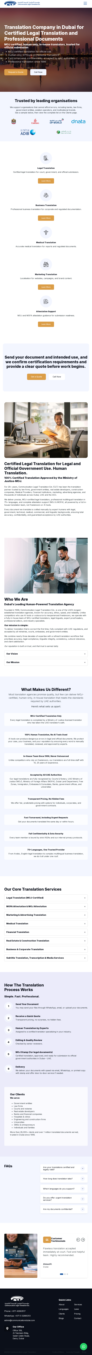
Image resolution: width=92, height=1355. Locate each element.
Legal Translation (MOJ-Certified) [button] (24, 897)
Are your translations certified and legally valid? (58, 1168)
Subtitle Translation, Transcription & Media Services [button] (35, 958)
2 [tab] (65, 1274)
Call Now (38, 72)
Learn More (46, 181)
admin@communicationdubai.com (19, 1320)
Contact (77, 1318)
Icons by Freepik (73, 1352)
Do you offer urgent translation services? (57, 1199)
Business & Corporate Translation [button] (25, 949)
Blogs (61, 1318)
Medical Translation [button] (17, 923)
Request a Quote (15, 72)
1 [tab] (61, 1274)
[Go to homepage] (22, 3)
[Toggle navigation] (85, 3)
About (61, 1304)
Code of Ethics (58, 1352)
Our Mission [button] (12, 662)
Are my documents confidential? (58, 1209)
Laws (76, 1309)
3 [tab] (68, 1274)
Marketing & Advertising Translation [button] (26, 915)
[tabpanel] (64, 1258)
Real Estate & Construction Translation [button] (27, 940)
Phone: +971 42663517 (15, 1311)
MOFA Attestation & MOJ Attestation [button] (26, 906)
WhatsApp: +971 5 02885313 (17, 1316)
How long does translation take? (58, 1178)
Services (78, 1304)
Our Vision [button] (12, 653)
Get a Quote (36, 376)
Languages (64, 1309)
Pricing (77, 1314)
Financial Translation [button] (17, 932)
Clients (62, 1314)
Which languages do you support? (59, 1189)
